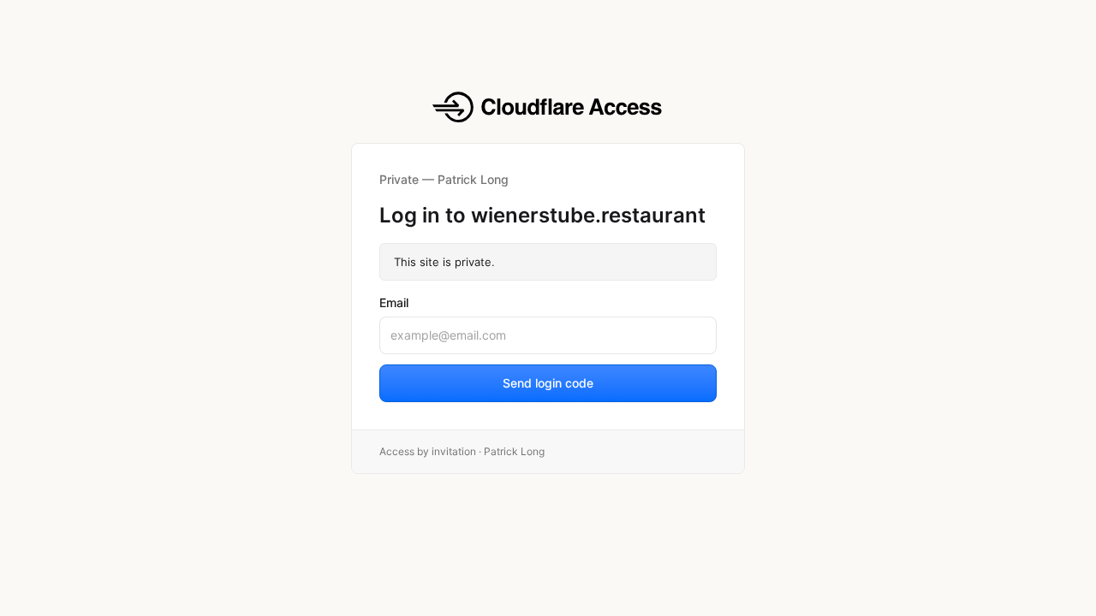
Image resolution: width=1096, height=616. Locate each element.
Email (393, 302)
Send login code (548, 383)
